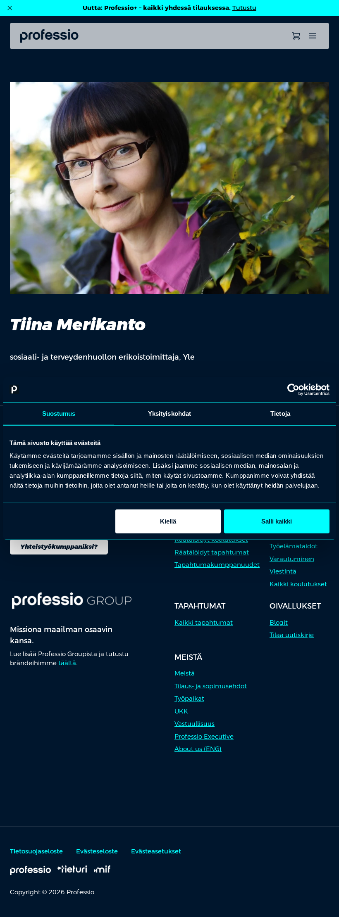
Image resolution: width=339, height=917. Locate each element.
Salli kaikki (276, 521)
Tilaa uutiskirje (292, 634)
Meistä (184, 673)
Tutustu (244, 7)
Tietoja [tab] (280, 413)
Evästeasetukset (156, 851)
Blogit (279, 622)
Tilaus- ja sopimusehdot (210, 686)
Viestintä (283, 571)
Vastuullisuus (194, 723)
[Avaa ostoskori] (296, 36)
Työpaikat (189, 698)
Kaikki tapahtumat (203, 622)
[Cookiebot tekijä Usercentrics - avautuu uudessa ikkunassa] (293, 389)
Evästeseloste (97, 851)
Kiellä (168, 521)
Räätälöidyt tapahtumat (211, 552)
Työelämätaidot (294, 546)
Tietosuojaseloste (36, 851)
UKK (181, 711)
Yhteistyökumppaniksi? (59, 546)
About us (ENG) (198, 748)
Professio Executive (204, 736)
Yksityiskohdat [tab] (169, 413)
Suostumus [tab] (59, 413)
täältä (67, 662)
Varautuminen (292, 558)
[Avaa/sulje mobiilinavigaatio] (312, 36)
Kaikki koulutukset (298, 584)
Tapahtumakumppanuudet (217, 564)
